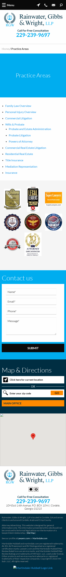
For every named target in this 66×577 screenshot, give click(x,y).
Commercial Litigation (18, 118)
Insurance (11, 172)
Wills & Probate (14, 124)
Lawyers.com (24, 538)
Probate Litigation (20, 135)
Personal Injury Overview (20, 112)
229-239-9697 (33, 35)
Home (5, 48)
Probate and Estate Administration (30, 129)
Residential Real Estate (19, 153)
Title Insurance (14, 160)
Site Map (31, 533)
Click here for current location (26, 379)
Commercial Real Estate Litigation (25, 147)
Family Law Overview (18, 105)
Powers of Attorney (21, 141)
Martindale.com (40, 538)
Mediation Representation (21, 166)
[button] (33, 436)
